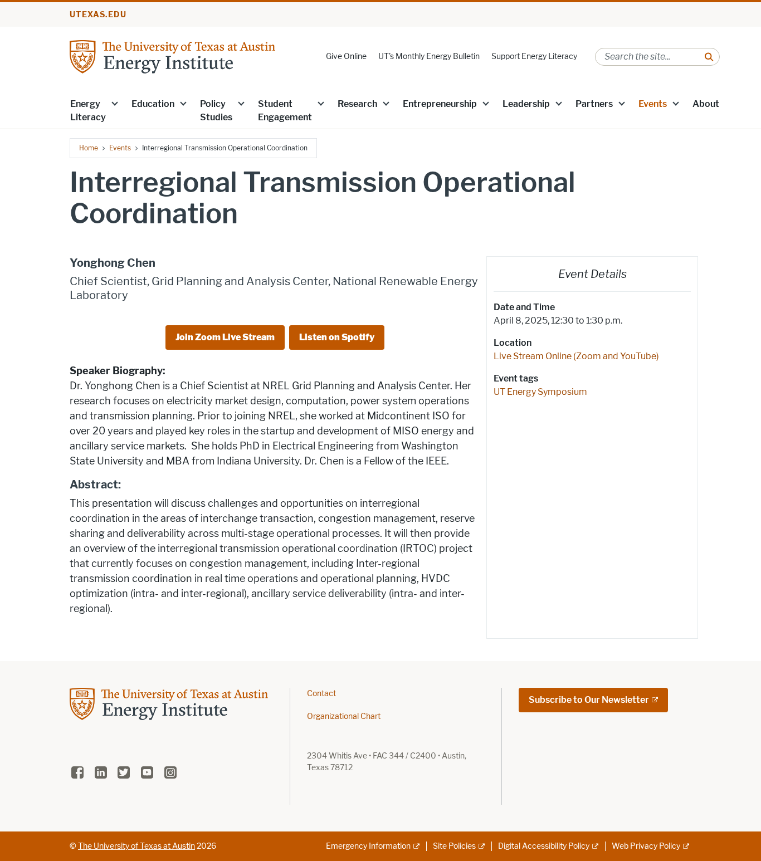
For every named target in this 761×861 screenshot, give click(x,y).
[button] (114, 103)
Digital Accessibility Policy (543, 846)
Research (357, 104)
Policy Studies (216, 111)
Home (88, 148)
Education (152, 104)
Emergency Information (368, 846)
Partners (594, 104)
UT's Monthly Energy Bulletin (429, 56)
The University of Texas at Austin (136, 846)
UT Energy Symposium (540, 392)
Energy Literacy (88, 111)
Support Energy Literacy (534, 56)
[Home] (172, 56)
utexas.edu (98, 14)
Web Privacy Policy (646, 846)
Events (652, 104)
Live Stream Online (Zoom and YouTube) (576, 356)
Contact (321, 693)
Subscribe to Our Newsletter (589, 699)
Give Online (346, 56)
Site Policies (454, 846)
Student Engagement (285, 111)
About (705, 104)
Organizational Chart (343, 716)
